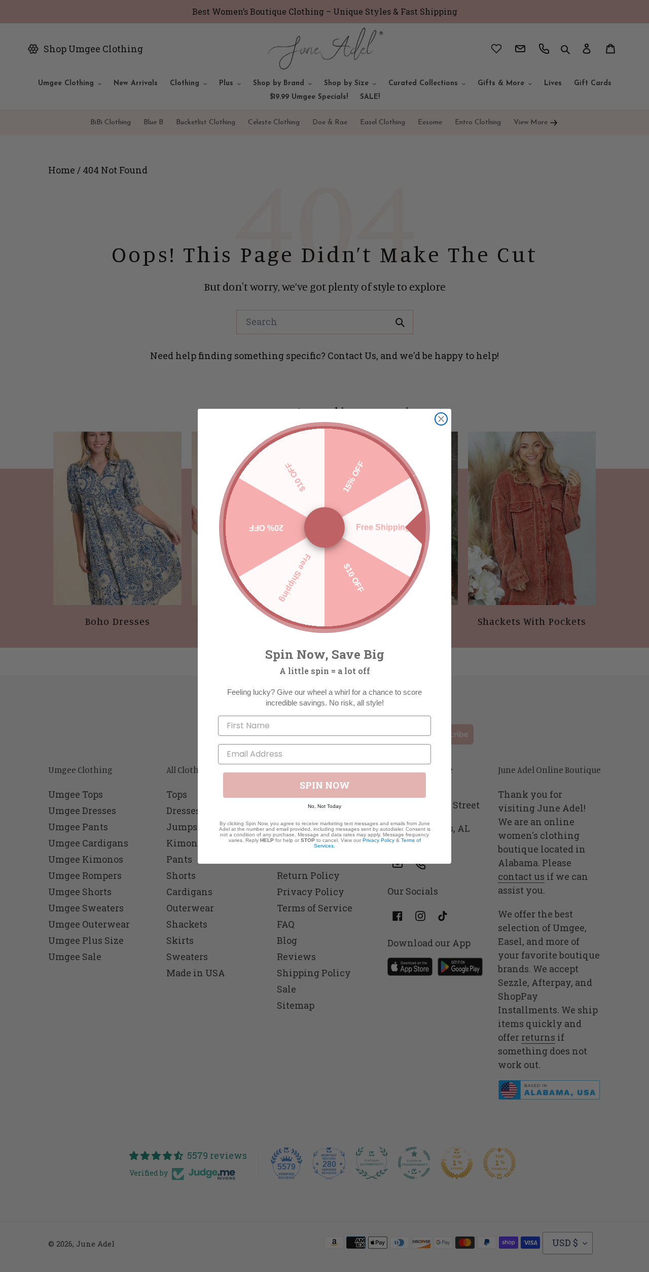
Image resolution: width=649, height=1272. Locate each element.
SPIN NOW (325, 785)
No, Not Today (324, 806)
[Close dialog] (441, 419)
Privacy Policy (378, 840)
